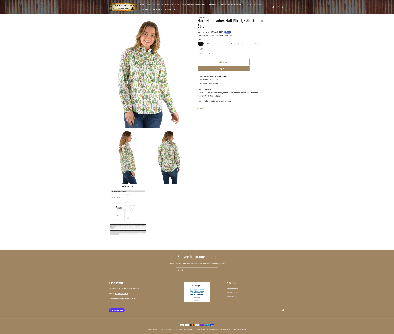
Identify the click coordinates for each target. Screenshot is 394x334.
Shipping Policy (233, 292)
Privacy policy (200, 329)
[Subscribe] (215, 270)
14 (225, 44)
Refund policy (188, 329)
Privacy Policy (232, 296)
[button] (151, 4)
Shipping (212, 35)
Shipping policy (225, 329)
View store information (209, 83)
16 (233, 44)
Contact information (239, 329)
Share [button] (202, 108)
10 (209, 44)
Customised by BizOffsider (173, 329)
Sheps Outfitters (158, 329)
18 (240, 44)
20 (248, 44)
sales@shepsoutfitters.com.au (122, 298)
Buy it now (223, 69)
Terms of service (212, 329)
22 (256, 44)
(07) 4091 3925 (121, 293)
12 (217, 44)
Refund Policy (232, 288)
